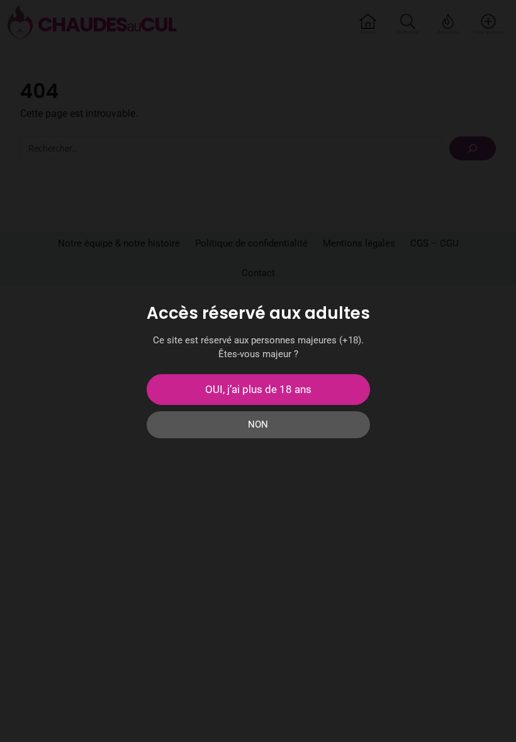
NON (258, 424)
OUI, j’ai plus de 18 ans (258, 389)
